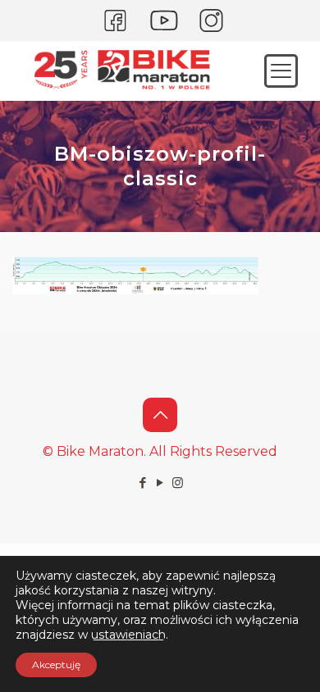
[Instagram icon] (177, 482)
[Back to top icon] (160, 415)
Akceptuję (56, 664)
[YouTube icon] (160, 482)
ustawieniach (128, 634)
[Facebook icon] (143, 482)
